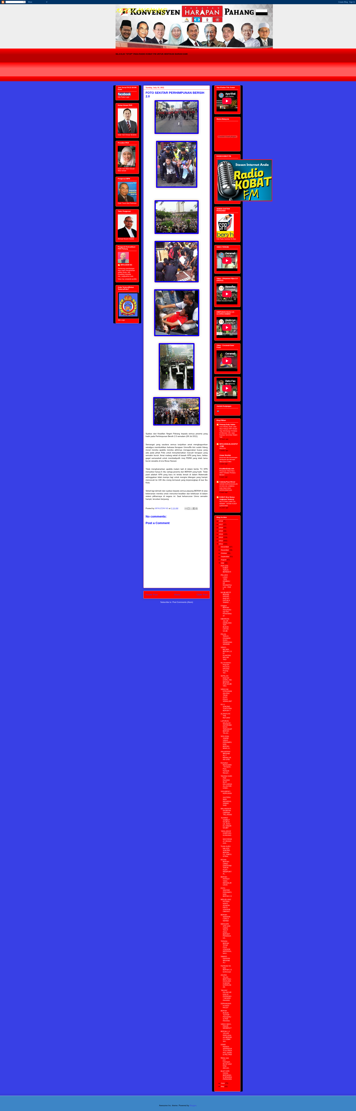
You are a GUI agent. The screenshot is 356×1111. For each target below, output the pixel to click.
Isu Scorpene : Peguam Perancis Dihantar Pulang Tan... (226, 668)
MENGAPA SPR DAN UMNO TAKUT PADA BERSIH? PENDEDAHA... (226, 931)
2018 (221, 521)
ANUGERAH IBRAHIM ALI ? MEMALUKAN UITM (226, 756)
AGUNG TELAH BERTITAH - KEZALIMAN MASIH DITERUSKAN (226, 981)
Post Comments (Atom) (182, 602)
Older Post (202, 594)
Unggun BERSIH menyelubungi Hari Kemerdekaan (226, 611)
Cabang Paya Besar (227, 482)
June (223, 1083)
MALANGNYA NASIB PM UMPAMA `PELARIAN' (226, 812)
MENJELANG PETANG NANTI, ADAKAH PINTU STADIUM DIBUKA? (226, 905)
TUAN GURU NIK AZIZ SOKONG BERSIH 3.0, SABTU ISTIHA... (226, 851)
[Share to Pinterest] (196, 508)
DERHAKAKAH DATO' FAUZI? (226, 1006)
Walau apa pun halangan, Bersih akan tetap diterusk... (226, 1063)
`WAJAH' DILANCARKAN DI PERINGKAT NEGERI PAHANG (226, 995)
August (224, 560)
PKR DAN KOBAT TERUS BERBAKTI (226, 569)
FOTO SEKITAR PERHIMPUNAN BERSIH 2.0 (226, 892)
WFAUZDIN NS (126, 265)
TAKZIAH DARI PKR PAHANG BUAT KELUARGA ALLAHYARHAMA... (226, 782)
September (225, 557)
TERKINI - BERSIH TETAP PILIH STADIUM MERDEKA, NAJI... (226, 947)
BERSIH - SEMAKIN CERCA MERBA (225, 918)
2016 (221, 528)
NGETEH (222, 448)
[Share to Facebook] (193, 508)
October (224, 553)
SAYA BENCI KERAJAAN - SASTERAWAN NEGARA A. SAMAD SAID (226, 798)
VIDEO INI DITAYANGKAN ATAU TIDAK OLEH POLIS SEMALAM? (226, 695)
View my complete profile (127, 279)
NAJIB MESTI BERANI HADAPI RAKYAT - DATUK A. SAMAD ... (226, 597)
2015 (221, 531)
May (223, 1086)
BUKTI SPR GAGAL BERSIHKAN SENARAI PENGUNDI (226, 1075)
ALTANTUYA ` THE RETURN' (226, 716)
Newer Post (152, 594)
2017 (221, 524)
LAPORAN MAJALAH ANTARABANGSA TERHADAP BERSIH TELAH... (226, 727)
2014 (221, 534)
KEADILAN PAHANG (141, 11)
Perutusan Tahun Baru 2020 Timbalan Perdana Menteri (227, 473)
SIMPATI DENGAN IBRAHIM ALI (225, 960)
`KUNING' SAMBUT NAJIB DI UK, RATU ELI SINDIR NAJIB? (226, 823)
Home (177, 594)
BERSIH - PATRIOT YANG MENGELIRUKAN (226, 881)
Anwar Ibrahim (225, 455)
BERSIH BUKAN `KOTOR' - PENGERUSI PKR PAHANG (226, 1016)
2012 (221, 541)
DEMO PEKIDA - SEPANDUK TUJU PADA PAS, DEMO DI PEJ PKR (226, 1050)
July (222, 563)
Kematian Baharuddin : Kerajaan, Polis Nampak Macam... (226, 768)
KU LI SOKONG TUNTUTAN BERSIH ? (226, 707)
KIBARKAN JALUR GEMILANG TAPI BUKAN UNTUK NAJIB (226, 625)
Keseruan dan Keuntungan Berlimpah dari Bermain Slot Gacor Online (228, 459)
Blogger (193, 1105)
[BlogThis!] (188, 508)
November (225, 550)
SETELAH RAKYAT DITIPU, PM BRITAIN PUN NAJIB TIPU (226, 681)
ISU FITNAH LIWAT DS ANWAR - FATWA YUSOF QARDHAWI (228, 504)
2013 (221, 537)
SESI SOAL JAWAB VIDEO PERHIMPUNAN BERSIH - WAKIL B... (226, 742)
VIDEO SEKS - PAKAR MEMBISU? (226, 1026)
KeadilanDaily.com (226, 469)
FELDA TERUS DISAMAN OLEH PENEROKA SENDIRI (226, 639)
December (225, 547)
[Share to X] (191, 508)
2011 (221, 544)
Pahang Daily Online (227, 425)
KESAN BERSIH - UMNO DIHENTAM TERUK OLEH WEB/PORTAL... (226, 867)
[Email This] (186, 508)
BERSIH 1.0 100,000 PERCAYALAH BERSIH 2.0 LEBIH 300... (226, 1036)
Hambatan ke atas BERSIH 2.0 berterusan (226, 969)
